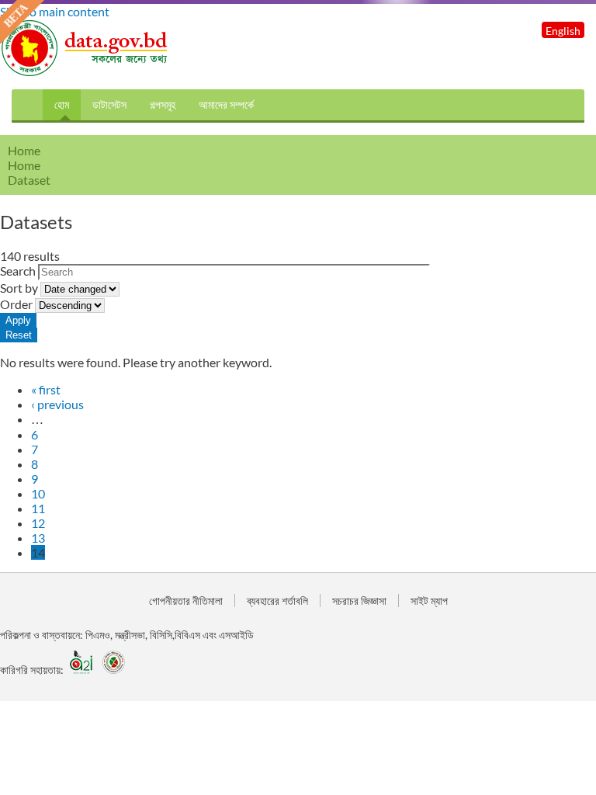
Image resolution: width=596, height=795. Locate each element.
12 (38, 523)
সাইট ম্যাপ (429, 600)
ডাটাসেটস (109, 104)
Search (19, 270)
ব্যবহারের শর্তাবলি (277, 600)
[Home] (85, 71)
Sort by (20, 287)
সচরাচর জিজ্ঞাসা (359, 600)
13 (38, 537)
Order (17, 304)
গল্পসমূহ (162, 104)
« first (46, 389)
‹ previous (57, 404)
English (563, 30)
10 (38, 493)
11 (38, 508)
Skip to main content (54, 11)
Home (24, 165)
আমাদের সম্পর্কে (226, 104)
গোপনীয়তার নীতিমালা (186, 600)
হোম (61, 104)
